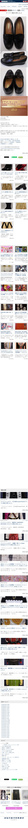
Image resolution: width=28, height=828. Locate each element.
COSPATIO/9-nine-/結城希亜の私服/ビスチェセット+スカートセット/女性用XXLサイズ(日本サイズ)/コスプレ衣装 (5, 802)
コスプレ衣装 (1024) (7, 751)
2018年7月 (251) (5, 709)
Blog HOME (3, 6)
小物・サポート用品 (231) (8, 752)
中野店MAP (14, 6)
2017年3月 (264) (5, 734)
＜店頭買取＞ (12, 142)
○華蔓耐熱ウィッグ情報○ (6, 143)
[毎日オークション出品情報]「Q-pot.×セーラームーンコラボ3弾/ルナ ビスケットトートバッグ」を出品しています (14, 607)
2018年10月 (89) (5, 704)
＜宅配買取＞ (18, 142)
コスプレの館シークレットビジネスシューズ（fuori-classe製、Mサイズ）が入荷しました (7, 174)
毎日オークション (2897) (8, 749)
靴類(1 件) (14, 10)
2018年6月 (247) (5, 710)
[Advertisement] (14, 425)
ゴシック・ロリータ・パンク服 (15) (10, 757)
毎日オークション (24, 562)
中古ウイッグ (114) (6, 762)
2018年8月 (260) (5, 707)
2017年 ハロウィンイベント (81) (9, 769)
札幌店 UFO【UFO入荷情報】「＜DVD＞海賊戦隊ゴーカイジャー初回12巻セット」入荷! (21, 294)
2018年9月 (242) (5, 706)
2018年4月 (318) (5, 713)
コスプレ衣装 (25, 499)
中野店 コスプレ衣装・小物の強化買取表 (10, 140)
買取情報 (25, 6)
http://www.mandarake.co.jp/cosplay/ (10, 148)
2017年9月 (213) (5, 724)
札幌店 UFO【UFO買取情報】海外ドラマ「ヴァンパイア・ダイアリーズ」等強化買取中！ (21, 314)
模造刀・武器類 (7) (6, 748)
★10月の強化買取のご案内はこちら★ (9, 139)
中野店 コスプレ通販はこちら (14, 808)
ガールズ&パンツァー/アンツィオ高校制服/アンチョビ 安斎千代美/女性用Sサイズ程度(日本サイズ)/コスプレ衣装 (16, 802)
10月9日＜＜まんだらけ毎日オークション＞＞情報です (14, 628)
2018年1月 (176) (5, 718)
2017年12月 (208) (5, 720)
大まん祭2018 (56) (6, 746)
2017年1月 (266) (5, 737)
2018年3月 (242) (5, 715)
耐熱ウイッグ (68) (6, 760)
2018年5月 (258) (5, 712)
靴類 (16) (4, 755)
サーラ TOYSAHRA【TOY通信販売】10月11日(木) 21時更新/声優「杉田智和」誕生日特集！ (21, 256)
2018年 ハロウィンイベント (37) (11, 744)
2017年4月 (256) (5, 732)
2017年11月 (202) (5, 721)
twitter (8, 6)
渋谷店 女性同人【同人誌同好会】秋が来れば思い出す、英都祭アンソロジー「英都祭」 (21, 333)
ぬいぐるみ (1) (5, 754)
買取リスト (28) (6, 766)
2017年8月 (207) (5, 726)
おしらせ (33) (5, 765)
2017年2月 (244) (5, 735)
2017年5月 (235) (5, 731)
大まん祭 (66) (5, 768)
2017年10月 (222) (5, 723)
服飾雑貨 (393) (5, 758)
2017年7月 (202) (5, 727)
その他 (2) (4, 763)
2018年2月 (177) (5, 717)
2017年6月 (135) (5, 729)
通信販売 (20, 6)
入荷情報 (22, 10)
